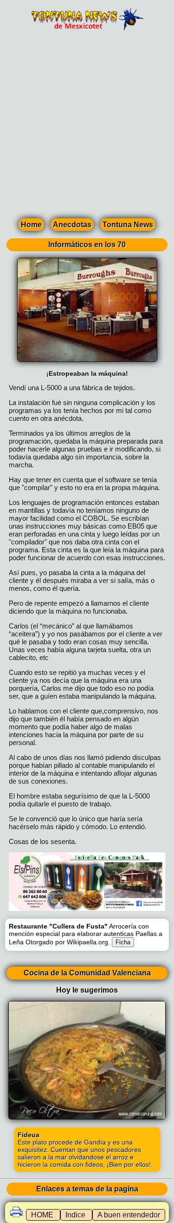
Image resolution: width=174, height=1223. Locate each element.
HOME (43, 1215)
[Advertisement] (87, 127)
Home (31, 225)
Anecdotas (72, 225)
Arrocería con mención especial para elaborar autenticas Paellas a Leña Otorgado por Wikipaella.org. (85, 934)
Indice (76, 1215)
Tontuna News (128, 225)
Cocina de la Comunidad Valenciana (87, 973)
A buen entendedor (128, 1215)
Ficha (123, 942)
